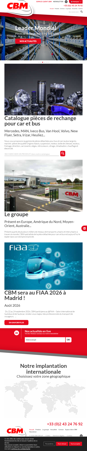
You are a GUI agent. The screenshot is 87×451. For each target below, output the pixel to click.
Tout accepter (75, 444)
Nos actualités (28, 41)
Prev (4, 38)
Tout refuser (62, 444)
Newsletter (58, 1)
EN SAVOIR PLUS (16, 322)
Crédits (48, 435)
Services (62, 8)
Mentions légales (58, 435)
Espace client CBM (44, 1)
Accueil (52, 8)
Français (76, 1)
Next (83, 38)
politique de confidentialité (20, 449)
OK (68, 339)
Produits (57, 8)
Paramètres (49, 444)
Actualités (74, 8)
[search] (81, 11)
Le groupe (68, 8)
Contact (80, 8)
